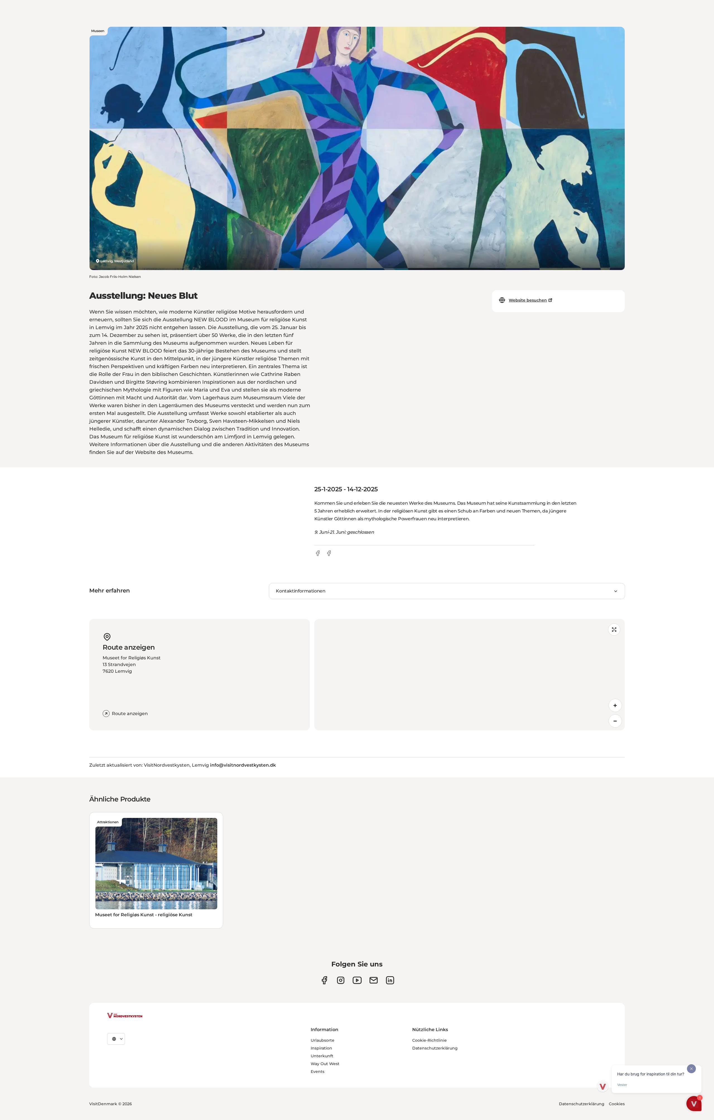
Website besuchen (528, 300)
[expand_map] (614, 629)
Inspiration (321, 1048)
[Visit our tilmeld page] (373, 980)
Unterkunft (322, 1055)
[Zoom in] (615, 705)
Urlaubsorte (322, 1040)
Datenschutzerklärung (435, 1048)
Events (317, 1071)
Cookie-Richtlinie (429, 1040)
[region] (469, 674)
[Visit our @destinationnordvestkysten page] (357, 980)
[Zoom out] (615, 721)
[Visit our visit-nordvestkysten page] (390, 980)
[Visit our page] (324, 980)
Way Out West (325, 1063)
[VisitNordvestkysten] (124, 1016)
